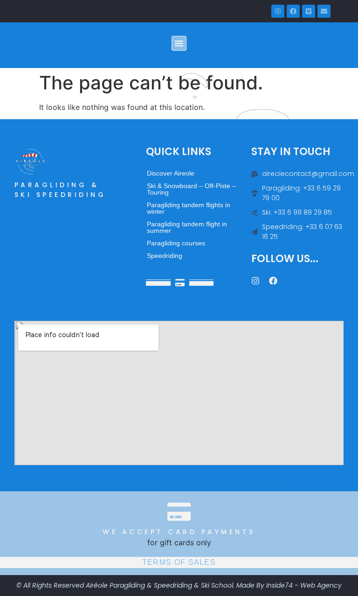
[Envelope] (323, 11)
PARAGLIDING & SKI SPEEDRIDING (60, 189)
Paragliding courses (176, 243)
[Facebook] (293, 11)
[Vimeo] (308, 11)
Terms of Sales (179, 562)
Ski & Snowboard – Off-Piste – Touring (191, 189)
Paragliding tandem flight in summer (187, 227)
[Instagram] (277, 11)
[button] (179, 43)
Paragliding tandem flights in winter (188, 208)
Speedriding (164, 255)
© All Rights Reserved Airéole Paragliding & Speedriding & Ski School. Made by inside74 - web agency (179, 585)
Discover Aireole (170, 173)
